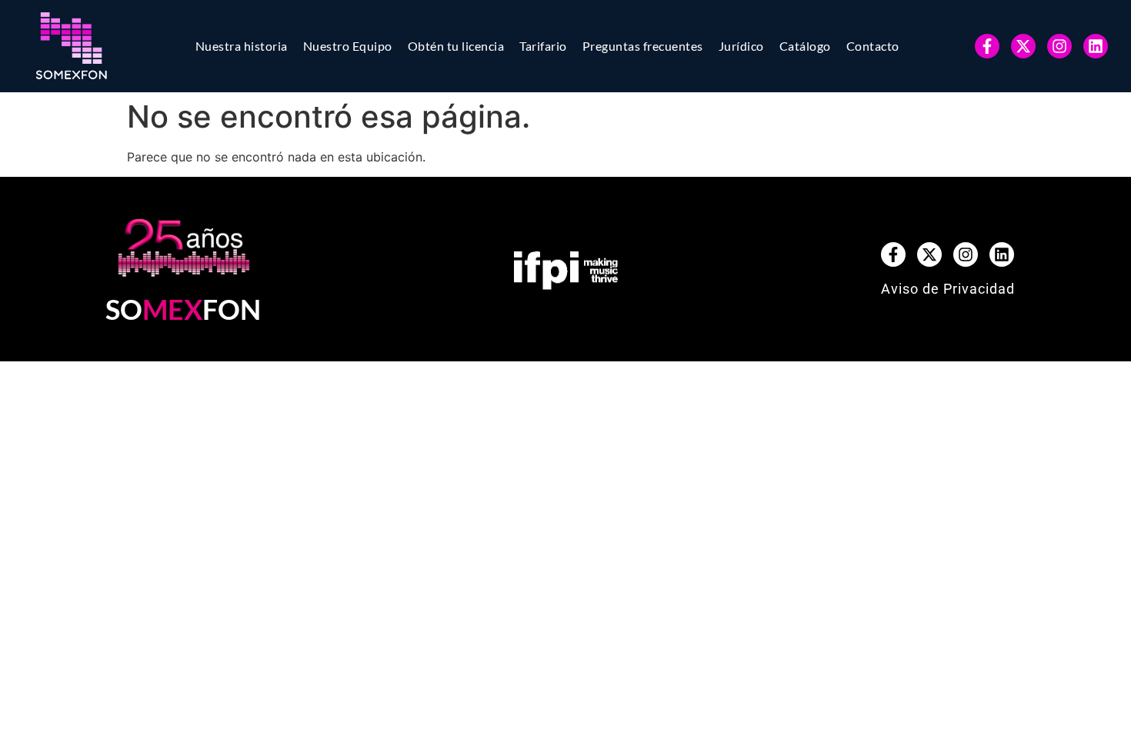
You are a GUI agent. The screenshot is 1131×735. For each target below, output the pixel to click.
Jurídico (741, 45)
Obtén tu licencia (456, 45)
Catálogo (805, 45)
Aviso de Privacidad (948, 289)
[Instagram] (1059, 46)
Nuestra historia (241, 45)
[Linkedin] (1095, 46)
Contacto (872, 45)
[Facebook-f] (987, 46)
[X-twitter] (1023, 46)
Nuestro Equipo (347, 45)
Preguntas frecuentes (642, 45)
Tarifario (543, 45)
